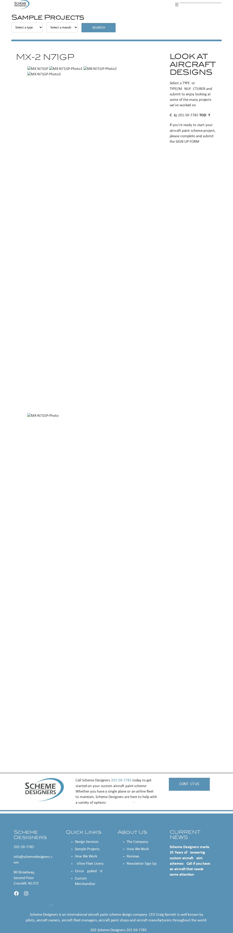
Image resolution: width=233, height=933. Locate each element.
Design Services (87, 842)
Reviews (133, 856)
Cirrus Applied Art (89, 871)
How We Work (86, 856)
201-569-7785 (188, 115)
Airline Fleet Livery (89, 864)
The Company (137, 842)
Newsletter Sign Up (142, 864)
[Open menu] (177, 4)
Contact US (189, 784)
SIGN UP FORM (187, 142)
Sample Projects (87, 849)
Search (98, 27)
